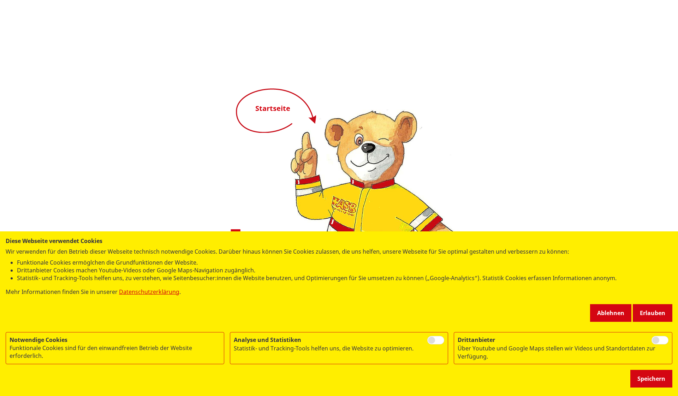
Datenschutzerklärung (149, 292)
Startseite (272, 108)
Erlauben (652, 313)
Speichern (651, 379)
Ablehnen (610, 313)
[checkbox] (435, 340)
